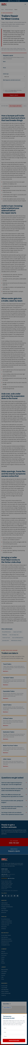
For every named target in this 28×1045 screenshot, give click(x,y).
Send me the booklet (14, 1040)
